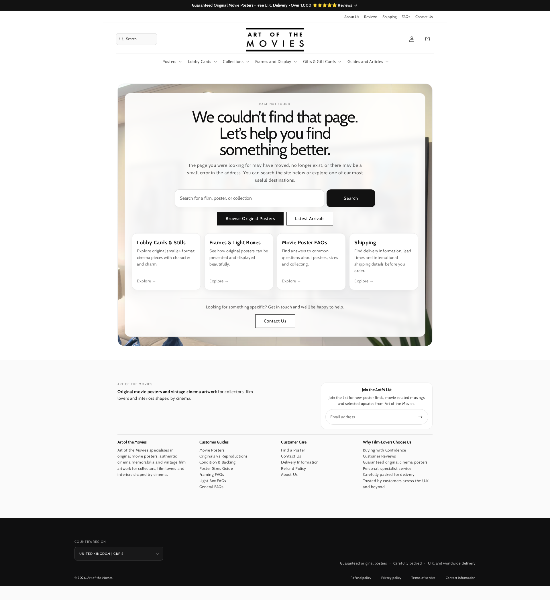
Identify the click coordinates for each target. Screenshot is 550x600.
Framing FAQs (211, 474)
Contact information (461, 578)
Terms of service (423, 578)
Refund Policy (293, 468)
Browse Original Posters (250, 218)
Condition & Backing (217, 462)
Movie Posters (212, 450)
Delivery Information (300, 462)
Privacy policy (391, 578)
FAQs (406, 17)
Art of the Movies (100, 578)
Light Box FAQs (212, 480)
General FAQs (211, 487)
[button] (136, 39)
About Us (351, 17)
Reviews (370, 17)
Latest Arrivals (310, 218)
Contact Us (424, 17)
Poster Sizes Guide (216, 468)
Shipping (389, 17)
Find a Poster (293, 450)
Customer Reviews (379, 456)
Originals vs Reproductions (223, 456)
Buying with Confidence (384, 450)
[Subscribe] (420, 417)
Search (351, 198)
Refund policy (361, 578)
